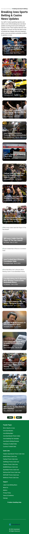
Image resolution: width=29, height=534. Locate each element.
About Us (5, 487)
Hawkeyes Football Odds (10, 444)
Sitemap (5, 498)
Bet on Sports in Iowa (9, 428)
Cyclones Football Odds (9, 446)
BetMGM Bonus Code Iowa (10, 467)
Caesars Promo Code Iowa (10, 464)
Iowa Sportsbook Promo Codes (11, 436)
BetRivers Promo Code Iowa (10, 477)
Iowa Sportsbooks (8, 430)
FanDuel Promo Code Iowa (10, 459)
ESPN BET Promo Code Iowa (11, 475)
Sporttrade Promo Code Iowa (11, 469)
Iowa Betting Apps (8, 433)
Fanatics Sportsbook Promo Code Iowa (13, 454)
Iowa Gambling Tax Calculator (11, 438)
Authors (5, 490)
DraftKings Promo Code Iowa (11, 461)
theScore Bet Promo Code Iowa (11, 472)
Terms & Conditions (8, 495)
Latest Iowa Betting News (10, 485)
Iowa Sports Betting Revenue (11, 441)
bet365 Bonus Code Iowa (10, 456)
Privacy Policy (7, 493)
